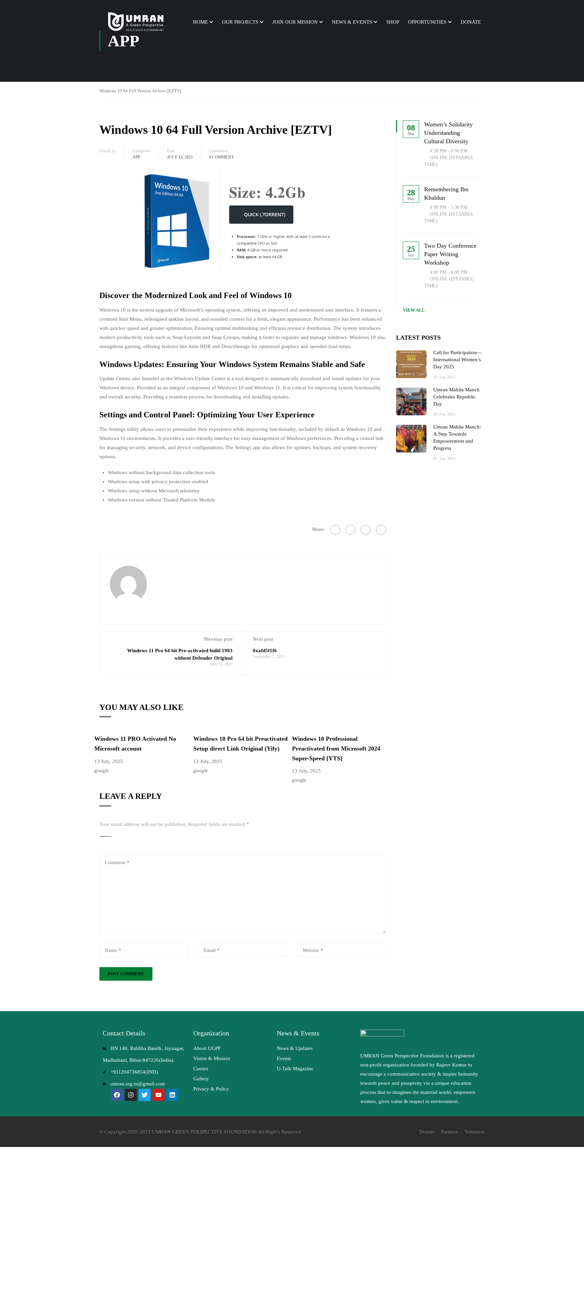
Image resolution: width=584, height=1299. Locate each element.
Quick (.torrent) (264, 214)
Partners (449, 1131)
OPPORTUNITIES (427, 22)
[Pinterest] (381, 530)
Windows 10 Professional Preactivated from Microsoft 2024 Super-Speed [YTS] (336, 748)
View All (414, 310)
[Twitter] (366, 530)
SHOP (392, 22)
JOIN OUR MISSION (295, 22)
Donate (427, 1131)
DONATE (471, 22)
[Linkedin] (172, 1095)
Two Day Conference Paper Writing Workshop (450, 254)
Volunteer (474, 1131)
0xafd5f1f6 (265, 650)
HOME (200, 22)
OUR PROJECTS (240, 22)
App (136, 157)
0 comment (221, 157)
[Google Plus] (350, 530)
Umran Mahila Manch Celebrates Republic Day (456, 397)
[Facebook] (335, 530)
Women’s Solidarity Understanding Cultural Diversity (448, 133)
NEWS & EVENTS (352, 22)
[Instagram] (131, 1095)
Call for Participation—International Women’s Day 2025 (457, 359)
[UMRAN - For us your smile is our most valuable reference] (136, 22)
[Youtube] (158, 1095)
